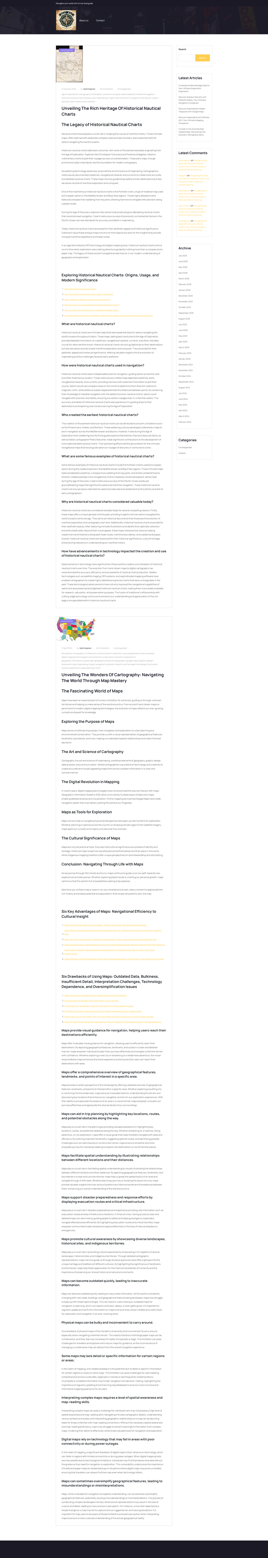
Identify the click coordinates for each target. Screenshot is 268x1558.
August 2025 (184, 318)
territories (152, 664)
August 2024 (184, 387)
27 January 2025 (69, 89)
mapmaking (102, 98)
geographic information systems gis (77, 660)
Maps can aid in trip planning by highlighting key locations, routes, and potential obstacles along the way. (110, 939)
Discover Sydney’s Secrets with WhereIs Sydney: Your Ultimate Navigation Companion (192, 100)
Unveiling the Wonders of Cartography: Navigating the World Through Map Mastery (113, 677)
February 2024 (185, 422)
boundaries (66, 653)
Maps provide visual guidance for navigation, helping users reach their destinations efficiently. (105, 925)
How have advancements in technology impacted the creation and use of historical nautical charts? (108, 315)
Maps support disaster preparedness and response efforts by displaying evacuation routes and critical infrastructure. (109, 952)
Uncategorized (124, 89)
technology (141, 664)
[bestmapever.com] (66, 20)
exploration (130, 657)
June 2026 (183, 261)
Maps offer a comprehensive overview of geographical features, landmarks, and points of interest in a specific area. (112, 932)
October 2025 (185, 307)
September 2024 (186, 381)
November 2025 (186, 301)
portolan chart (68, 101)
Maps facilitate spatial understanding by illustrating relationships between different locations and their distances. (114, 944)
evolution (119, 657)
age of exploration (70, 94)
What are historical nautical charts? (80, 289)
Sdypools (183, 175)
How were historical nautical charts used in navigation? (88, 294)
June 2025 (183, 330)
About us (83, 20)
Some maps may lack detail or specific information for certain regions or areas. (99, 1006)
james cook (90, 98)
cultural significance (131, 653)
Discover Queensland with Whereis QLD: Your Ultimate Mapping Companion (194, 120)
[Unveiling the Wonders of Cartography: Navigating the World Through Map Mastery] (76, 629)
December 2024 (186, 364)
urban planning (87, 668)
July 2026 (183, 255)
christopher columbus (101, 94)
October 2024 (185, 376)
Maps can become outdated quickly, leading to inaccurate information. (95, 995)
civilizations (90, 653)
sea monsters (89, 101)
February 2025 (185, 353)
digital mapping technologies (74, 657)
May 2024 (183, 404)
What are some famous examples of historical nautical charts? (92, 304)
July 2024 (183, 393)
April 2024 (183, 410)
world (97, 668)
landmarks (66, 664)
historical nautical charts (73, 98)
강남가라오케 (184, 205)
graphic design (145, 660)
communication (104, 653)
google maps (132, 660)
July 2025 (183, 324)
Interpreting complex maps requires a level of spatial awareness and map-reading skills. (103, 1011)
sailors (79, 101)
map (74, 664)
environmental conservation (100, 657)
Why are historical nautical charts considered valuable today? (91, 310)
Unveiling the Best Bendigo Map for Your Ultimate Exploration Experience (194, 88)
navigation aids (137, 98)
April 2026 (183, 272)
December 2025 (186, 295)
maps (110, 98)
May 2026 (183, 267)
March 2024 (184, 416)
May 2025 (183, 336)
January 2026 (185, 290)
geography (120, 660)
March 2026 (184, 278)
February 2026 (185, 284)
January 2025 (185, 358)
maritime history (122, 98)
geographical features (104, 660)
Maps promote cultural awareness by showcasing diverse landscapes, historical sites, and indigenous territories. (114, 959)
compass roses (119, 94)
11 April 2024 (67, 648)
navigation (100, 664)
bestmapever (89, 89)
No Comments (106, 89)
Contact (100, 20)
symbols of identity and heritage (120, 664)
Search (182, 49)
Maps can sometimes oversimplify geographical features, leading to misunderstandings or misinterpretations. (112, 1022)
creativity (116, 653)
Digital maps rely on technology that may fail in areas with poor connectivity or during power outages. (109, 1016)
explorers (131, 94)
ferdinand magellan (145, 94)
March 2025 (184, 347)
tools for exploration (70, 668)
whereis (182, 453)
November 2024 (186, 370)
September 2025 (186, 313)
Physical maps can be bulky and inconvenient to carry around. (91, 1000)
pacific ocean (151, 98)
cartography (84, 94)
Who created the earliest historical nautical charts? (87, 299)
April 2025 (183, 341)
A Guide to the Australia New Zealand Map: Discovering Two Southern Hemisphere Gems (192, 132)
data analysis (147, 653)
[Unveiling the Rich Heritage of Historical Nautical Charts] (69, 64)
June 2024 (183, 399)
